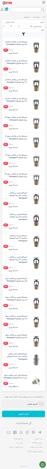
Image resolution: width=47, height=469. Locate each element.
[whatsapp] (21, 433)
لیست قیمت (38, 439)
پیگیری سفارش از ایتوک (34, 451)
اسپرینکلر (27, 17)
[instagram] (27, 433)
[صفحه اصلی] (44, 17)
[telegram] (39, 433)
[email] (9, 433)
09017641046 (22, 423)
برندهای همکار (18, 439)
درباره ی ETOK (37, 443)
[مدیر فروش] (42, 464)
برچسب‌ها (36, 17)
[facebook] (15, 433)
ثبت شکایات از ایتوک (16, 447)
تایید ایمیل (23, 414)
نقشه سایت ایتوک (36, 447)
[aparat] (33, 433)
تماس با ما (19, 443)
